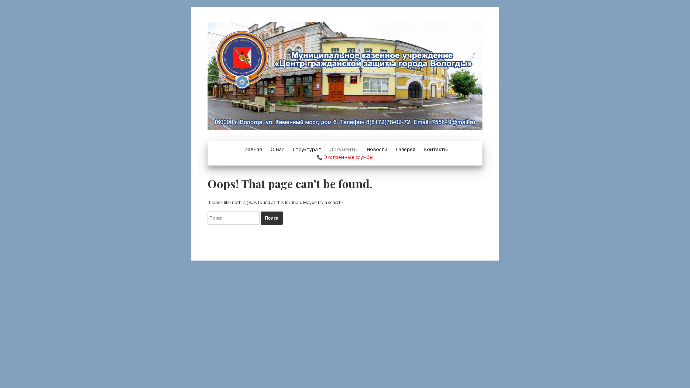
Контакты (436, 149)
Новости (377, 149)
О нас (277, 149)
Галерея (405, 149)
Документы (344, 149)
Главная (252, 149)
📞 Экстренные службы (345, 157)
